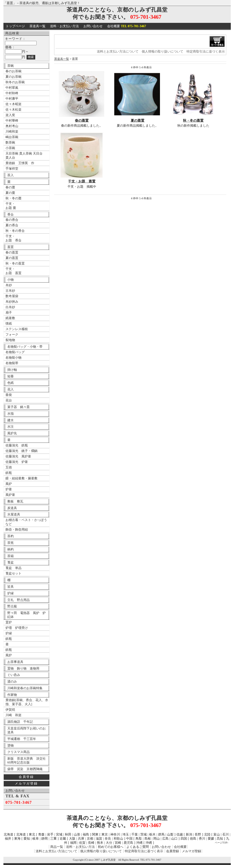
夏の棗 (10, 193)
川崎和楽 (11, 131)
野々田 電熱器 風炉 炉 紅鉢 (27, 615)
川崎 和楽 (13, 715)
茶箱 (10, 556)
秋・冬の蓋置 (15, 263)
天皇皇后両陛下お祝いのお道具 (26, 730)
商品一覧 (56, 847)
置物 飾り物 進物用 (23, 668)
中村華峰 (11, 120)
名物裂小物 (13, 357)
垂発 (8, 395)
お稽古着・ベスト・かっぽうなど (26, 522)
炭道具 (12, 508)
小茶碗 (10, 148)
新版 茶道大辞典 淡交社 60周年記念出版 (27, 760)
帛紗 (8, 285)
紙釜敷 (10, 318)
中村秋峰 (11, 93)
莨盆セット (13, 573)
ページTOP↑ (222, 842)
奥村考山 (11, 126)
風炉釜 (10, 495)
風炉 (8, 484)
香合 (10, 214)
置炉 (8, 622)
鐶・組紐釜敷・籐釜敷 (21, 478)
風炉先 (12, 433)
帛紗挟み (11, 301)
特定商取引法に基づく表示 (205, 51)
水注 (10, 426)
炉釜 (8, 489)
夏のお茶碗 (13, 76)
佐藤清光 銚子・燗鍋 (21, 451)
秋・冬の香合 (15, 230)
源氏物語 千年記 (20, 722)
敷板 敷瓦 (15, 501)
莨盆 (10, 562)
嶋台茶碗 (11, 137)
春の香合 (11, 220)
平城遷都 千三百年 (21, 739)
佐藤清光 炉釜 (16, 462)
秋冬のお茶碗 (15, 82)
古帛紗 (10, 290)
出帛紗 (10, 307)
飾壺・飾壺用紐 (16, 529)
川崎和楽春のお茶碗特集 (25, 688)
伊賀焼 (10, 709)
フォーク (11, 334)
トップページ (15, 26)
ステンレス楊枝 (16, 329)
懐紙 (8, 323)
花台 (8, 400)
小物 (10, 279)
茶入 (10, 175)
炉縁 (10, 593)
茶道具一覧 (37, 26)
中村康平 (11, 98)
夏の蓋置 (11, 258)
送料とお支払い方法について (117, 51)
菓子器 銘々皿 (18, 407)
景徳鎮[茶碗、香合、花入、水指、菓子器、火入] (26, 702)
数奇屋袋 (11, 296)
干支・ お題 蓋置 (13, 271)
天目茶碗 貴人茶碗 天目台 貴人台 (24, 155)
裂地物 (10, 340)
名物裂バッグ (15, 352)
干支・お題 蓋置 (82, 181)
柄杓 (10, 549)
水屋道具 (13, 514)
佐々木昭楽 (13, 104)
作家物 (12, 695)
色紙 (10, 382)
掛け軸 (12, 369)
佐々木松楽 (13, 109)
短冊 (10, 376)
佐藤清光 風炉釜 (18, 456)
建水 (10, 420)
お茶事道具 (15, 662)
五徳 (8, 467)
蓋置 (10, 247)
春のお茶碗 (13, 71)
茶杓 (10, 536)
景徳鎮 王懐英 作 (19, 163)
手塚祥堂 (11, 168)
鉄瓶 (8, 473)
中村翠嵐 (11, 87)
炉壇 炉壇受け (16, 628)
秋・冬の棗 (13, 198)
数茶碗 (10, 142)
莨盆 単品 (13, 568)
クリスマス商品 (18, 752)
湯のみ (12, 681)
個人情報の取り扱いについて (162, 51)
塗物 (10, 745)
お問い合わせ (93, 26)
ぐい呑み (13, 675)
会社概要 (126, 26)
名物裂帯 (11, 363)
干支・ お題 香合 (13, 238)
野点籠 (12, 606)
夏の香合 (11, 225)
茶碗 (10, 65)
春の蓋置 (11, 252)
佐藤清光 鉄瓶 (16, 445)
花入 (10, 389)
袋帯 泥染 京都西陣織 (25, 769)
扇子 (8, 312)
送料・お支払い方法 (64, 26)
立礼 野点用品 (18, 600)
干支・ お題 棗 (10, 206)
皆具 (10, 586)
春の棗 (10, 187)
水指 (10, 413)
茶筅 (10, 543)
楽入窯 (10, 115)
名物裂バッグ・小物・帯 (25, 346)
